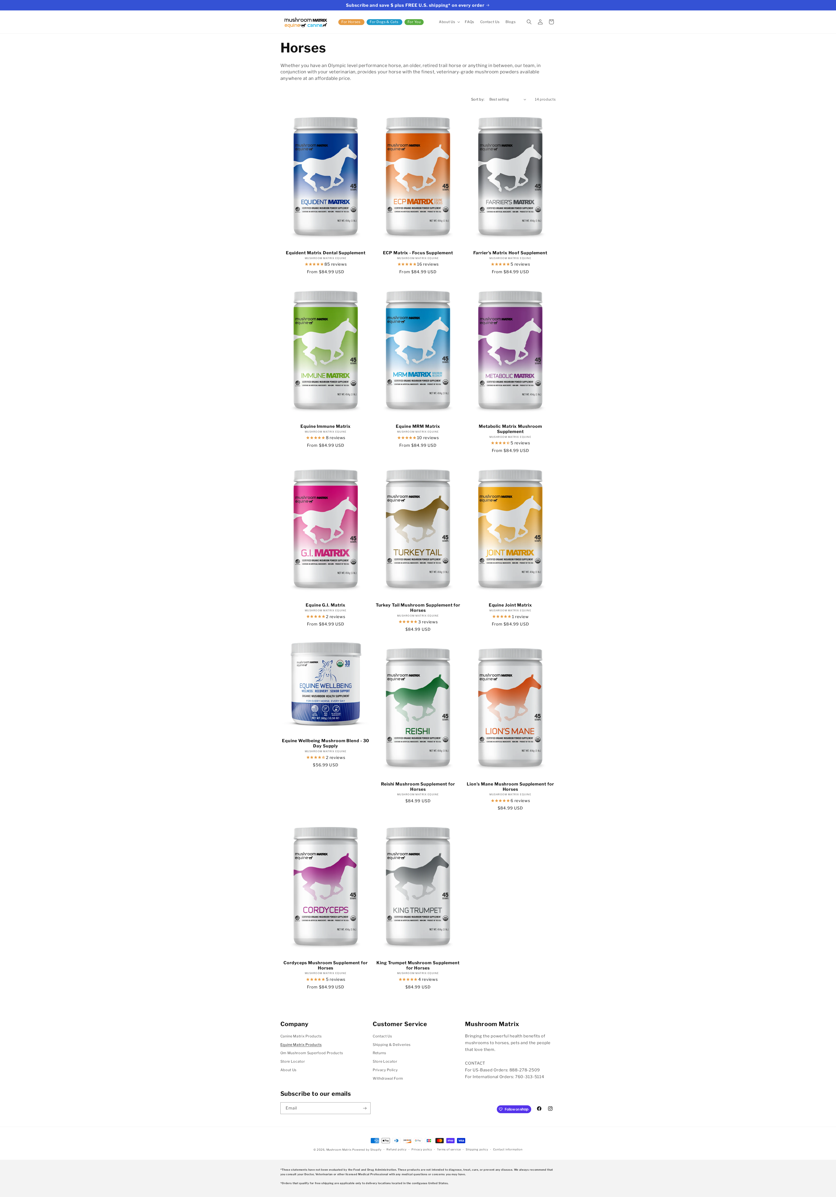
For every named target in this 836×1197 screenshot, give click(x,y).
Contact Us (382, 1036)
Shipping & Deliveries (392, 1044)
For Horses (351, 22)
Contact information (507, 1149)
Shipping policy (477, 1149)
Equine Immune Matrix (325, 426)
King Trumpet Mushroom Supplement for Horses (418, 965)
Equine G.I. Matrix (326, 605)
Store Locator (292, 1061)
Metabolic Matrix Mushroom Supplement (510, 429)
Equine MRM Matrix (418, 426)
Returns (379, 1053)
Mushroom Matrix (339, 1149)
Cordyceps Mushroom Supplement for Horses (325, 965)
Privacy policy (421, 1149)
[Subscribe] (364, 1108)
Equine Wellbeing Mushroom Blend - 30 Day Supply (325, 743)
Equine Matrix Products (301, 1044)
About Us (288, 1070)
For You (414, 22)
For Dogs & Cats (384, 22)
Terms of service (449, 1149)
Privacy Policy (385, 1070)
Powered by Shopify (367, 1149)
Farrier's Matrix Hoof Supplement (510, 252)
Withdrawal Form (388, 1078)
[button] (449, 22)
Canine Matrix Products (301, 1036)
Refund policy (396, 1149)
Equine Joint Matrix (510, 605)
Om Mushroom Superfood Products (311, 1053)
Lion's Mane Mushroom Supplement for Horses (510, 786)
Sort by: (477, 99)
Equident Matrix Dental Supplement (326, 252)
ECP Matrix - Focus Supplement (418, 252)
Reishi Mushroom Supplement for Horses (418, 786)
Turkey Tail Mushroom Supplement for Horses (418, 607)
